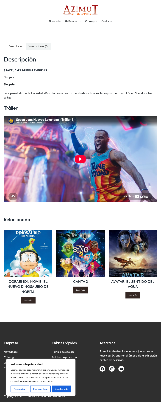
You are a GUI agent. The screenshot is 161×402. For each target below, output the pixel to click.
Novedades (11, 352)
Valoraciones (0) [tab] (38, 46)
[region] (40, 377)
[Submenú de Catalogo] (96, 21)
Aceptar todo (61, 389)
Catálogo (9, 357)
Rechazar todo (40, 389)
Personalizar (20, 389)
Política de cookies (63, 352)
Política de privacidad (65, 357)
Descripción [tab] (16, 46)
